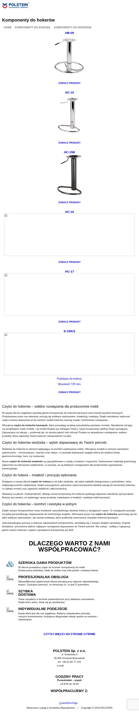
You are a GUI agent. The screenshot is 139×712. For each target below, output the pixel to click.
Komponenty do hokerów (72, 27)
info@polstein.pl (73, 665)
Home (8, 27)
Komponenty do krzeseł (33, 27)
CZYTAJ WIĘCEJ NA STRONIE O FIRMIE (69, 634)
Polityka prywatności (69, 673)
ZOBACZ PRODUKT (69, 83)
